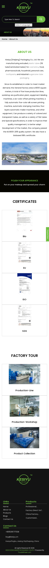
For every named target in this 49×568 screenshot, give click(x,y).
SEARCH (41, 18)
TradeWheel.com (24, 552)
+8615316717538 (12, 532)
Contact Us (8, 519)
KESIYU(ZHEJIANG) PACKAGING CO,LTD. (20, 550)
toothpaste (11, 74)
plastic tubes (34, 63)
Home (5, 506)
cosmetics (34, 67)
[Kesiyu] (24, 8)
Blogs (5, 516)
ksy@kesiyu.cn (12, 537)
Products (7, 513)
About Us (7, 509)
